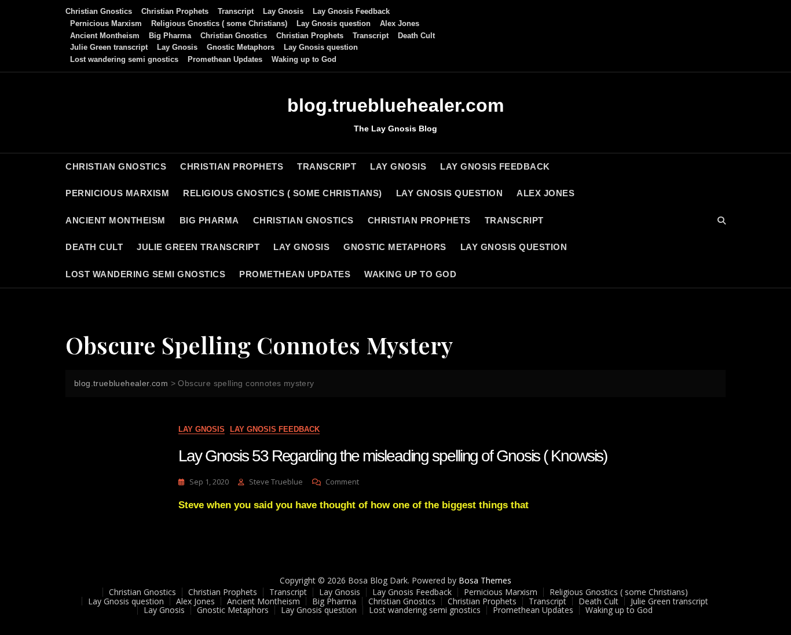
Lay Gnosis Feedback (351, 11)
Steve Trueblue (276, 481)
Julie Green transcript (109, 47)
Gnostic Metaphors (240, 47)
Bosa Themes (485, 580)
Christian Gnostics (98, 11)
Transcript (236, 11)
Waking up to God (304, 59)
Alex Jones (399, 23)
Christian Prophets (174, 11)
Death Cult (416, 35)
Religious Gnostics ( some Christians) (219, 23)
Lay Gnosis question (333, 23)
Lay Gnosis (283, 11)
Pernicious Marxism (106, 23)
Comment (342, 482)
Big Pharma (170, 35)
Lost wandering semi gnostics (124, 59)
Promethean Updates (225, 59)
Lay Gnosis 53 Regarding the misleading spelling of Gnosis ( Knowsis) (392, 456)
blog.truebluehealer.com (395, 105)
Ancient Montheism (105, 35)
